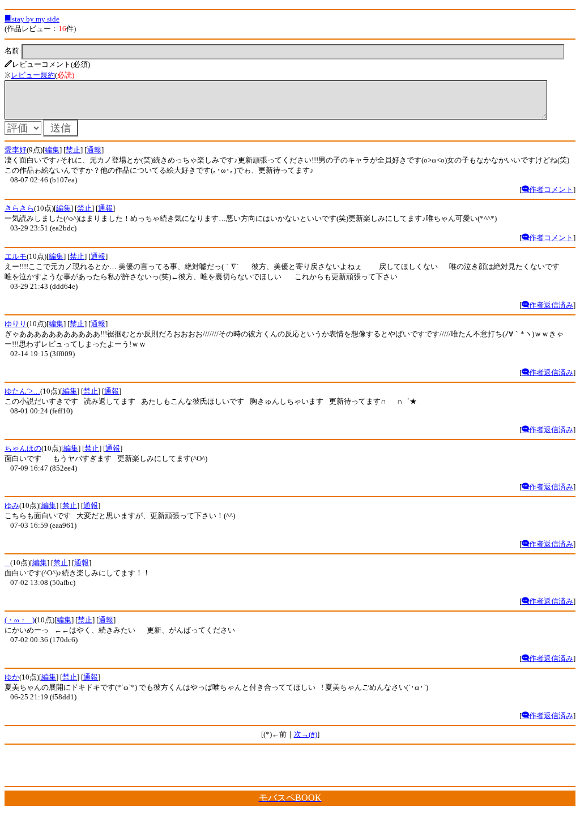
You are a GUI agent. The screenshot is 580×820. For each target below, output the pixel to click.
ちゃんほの (23, 448)
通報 (94, 150)
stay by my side (35, 19)
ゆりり (16, 323)
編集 (52, 150)
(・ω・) (20, 620)
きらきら (19, 208)
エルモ (16, 256)
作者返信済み (551, 305)
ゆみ (12, 505)
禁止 (73, 150)
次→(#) (305, 734)
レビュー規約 (33, 75)
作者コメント (551, 189)
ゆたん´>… (22, 391)
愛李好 (16, 150)
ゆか (12, 677)
